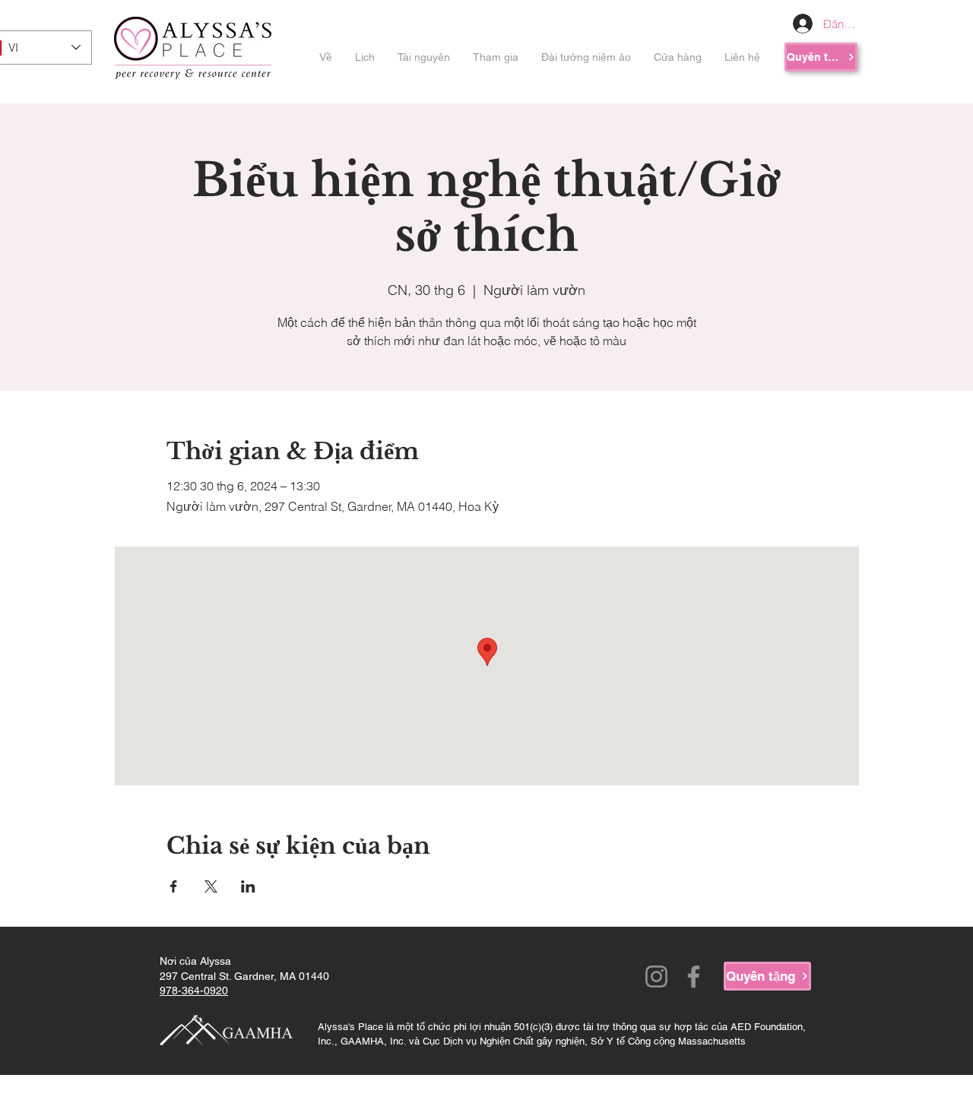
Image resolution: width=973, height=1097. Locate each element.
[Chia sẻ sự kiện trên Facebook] (173, 886)
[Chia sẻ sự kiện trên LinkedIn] (248, 886)
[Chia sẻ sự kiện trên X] (211, 886)
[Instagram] (656, 976)
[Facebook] (693, 976)
